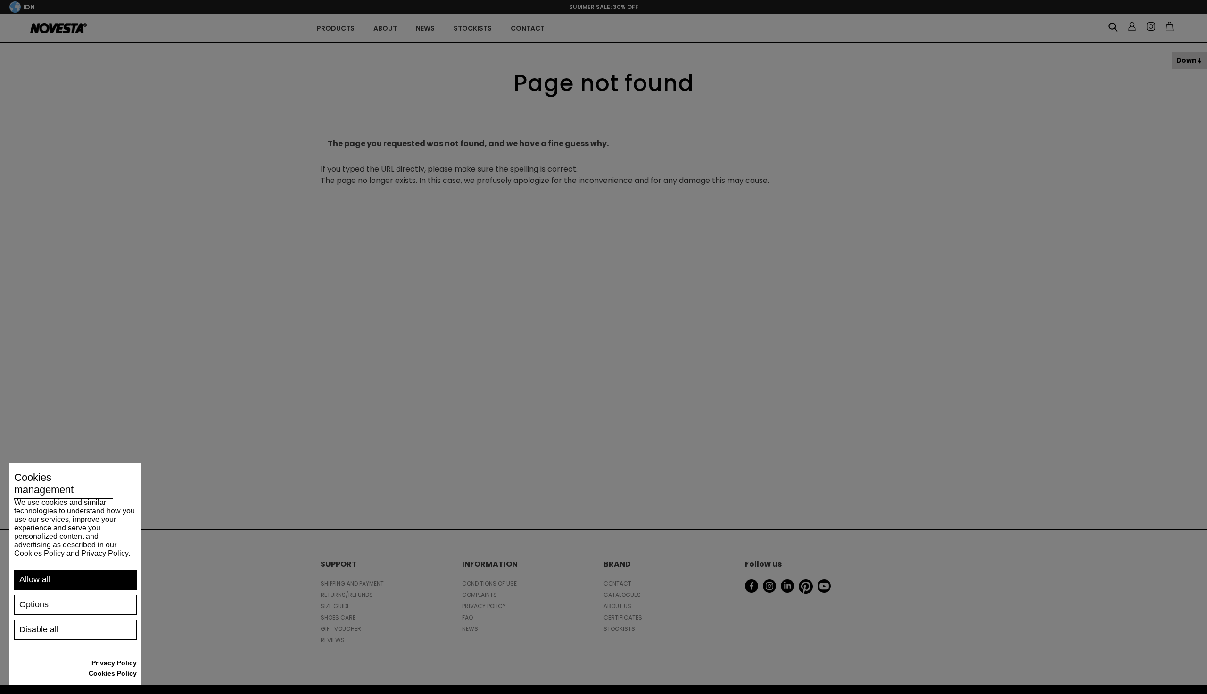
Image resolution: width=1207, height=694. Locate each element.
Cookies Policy (113, 673)
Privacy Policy (114, 663)
